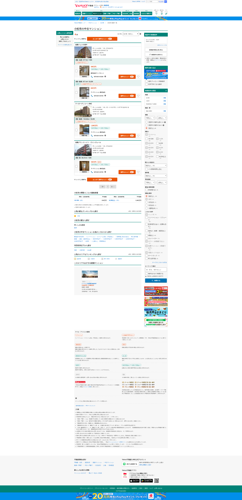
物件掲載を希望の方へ (123, 488)
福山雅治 (161, 1)
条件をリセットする (162, 45)
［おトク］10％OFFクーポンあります (112, 7)
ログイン (96, 7)
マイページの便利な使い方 (65, 44)
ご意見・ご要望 (143, 488)
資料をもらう (127, 76)
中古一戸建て (117, 13)
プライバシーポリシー (86, 488)
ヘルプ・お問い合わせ (155, 488)
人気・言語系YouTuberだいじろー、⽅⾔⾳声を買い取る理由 (92, 1)
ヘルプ (143, 1)
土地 (130, 13)
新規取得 (106, 5)
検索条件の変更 (150, 90)
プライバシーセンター (101, 488)
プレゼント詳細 (87, 386)
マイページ (157, 60)
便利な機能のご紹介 (145, 465)
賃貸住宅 (77, 13)
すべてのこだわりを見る (159, 262)
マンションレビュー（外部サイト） (117, 442)
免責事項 (134, 488)
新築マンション (87, 13)
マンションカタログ (80, 473)
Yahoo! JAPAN (136, 1)
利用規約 (112, 488)
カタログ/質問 (145, 13)
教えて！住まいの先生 (95, 473)
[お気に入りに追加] (138, 77)
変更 (165, 98)
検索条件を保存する (122, 31)
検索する (157, 280)
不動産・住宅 (78, 462)
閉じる (112, 32)
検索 (165, 1)
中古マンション (97, 13)
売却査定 (136, 13)
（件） (79, 200)
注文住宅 (125, 13)
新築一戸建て (107, 13)
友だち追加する (132, 464)
